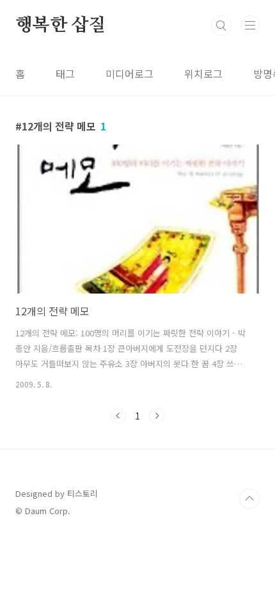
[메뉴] (250, 25)
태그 (65, 73)
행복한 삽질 (60, 26)
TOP (249, 499)
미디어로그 (129, 73)
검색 (221, 25)
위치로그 (203, 73)
